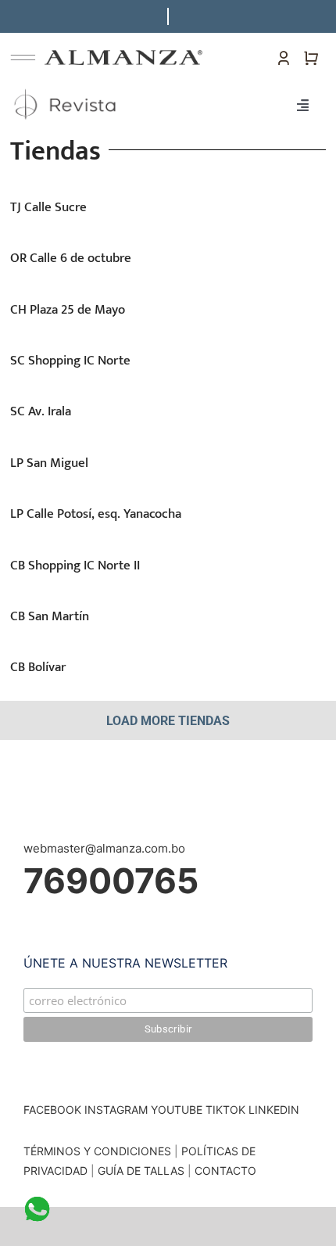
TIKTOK (225, 1109)
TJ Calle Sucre (48, 207)
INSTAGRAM (116, 1109)
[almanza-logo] (123, 55)
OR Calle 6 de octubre (70, 258)
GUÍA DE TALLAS (143, 1170)
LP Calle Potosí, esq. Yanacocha (95, 514)
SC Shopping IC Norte (70, 361)
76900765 (110, 881)
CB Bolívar (38, 667)
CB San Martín (49, 616)
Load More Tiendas (168, 720)
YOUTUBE (176, 1109)
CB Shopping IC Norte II (75, 565)
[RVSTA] (67, 88)
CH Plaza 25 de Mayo (67, 310)
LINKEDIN (273, 1109)
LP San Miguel (49, 463)
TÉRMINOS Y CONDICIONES (97, 1151)
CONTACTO (225, 1170)
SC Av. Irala (40, 411)
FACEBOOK (52, 1109)
